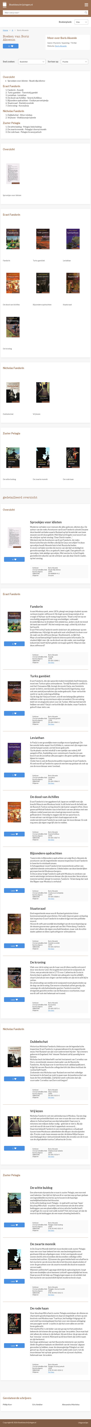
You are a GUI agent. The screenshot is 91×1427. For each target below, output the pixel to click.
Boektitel (23, 61)
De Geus (51, 662)
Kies (78, 22)
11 (9, 46)
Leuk (13, 834)
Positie (65, 61)
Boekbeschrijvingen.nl (20, 4)
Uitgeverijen (83, 1422)
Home (5, 30)
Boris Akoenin (61, 46)
